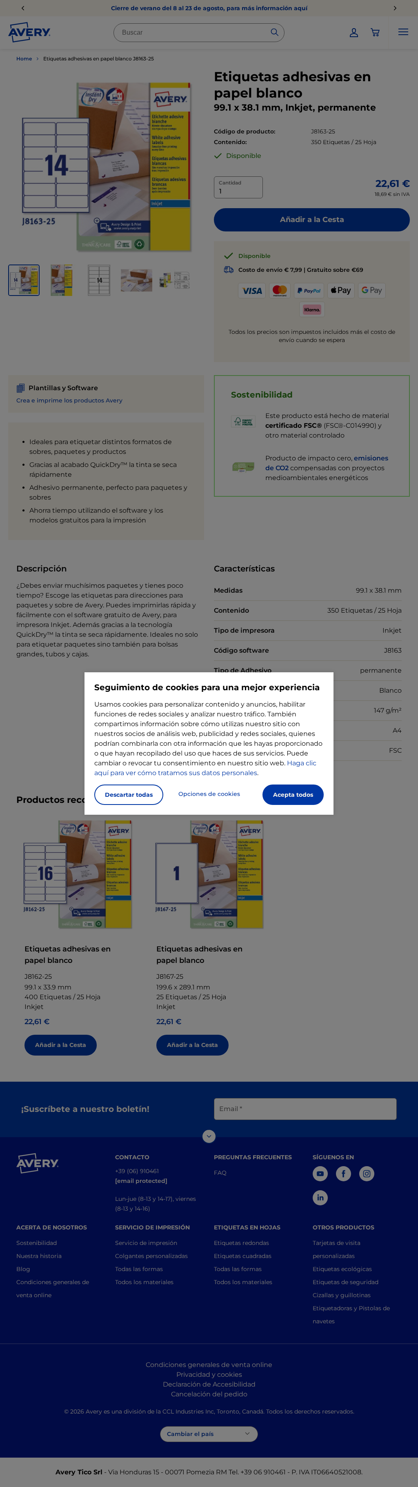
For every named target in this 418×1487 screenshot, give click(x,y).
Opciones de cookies (209, 794)
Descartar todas (129, 794)
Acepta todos (293, 794)
